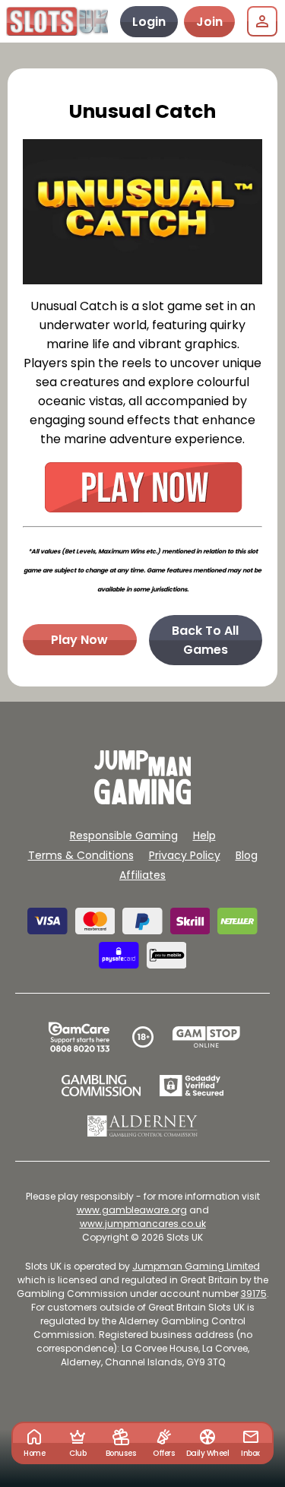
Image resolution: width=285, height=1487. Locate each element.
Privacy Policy (184, 855)
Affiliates (142, 875)
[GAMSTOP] (206, 1037)
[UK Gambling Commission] (101, 1085)
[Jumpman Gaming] (143, 800)
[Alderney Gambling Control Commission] (142, 1126)
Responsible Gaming (124, 835)
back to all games (205, 640)
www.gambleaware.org (132, 1209)
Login (149, 21)
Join (209, 21)
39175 (254, 1293)
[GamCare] (79, 1037)
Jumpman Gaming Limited (196, 1266)
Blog (247, 855)
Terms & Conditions (81, 855)
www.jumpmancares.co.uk (143, 1223)
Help (204, 835)
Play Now (79, 639)
